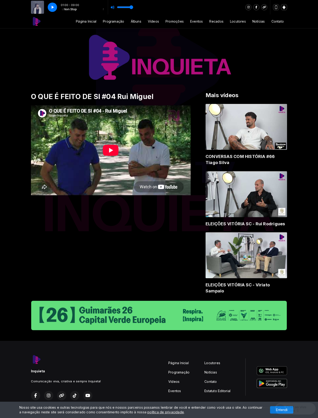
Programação (113, 21)
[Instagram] (248, 7)
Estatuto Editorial (217, 391)
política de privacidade (165, 412)
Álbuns (136, 21)
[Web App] (276, 7)
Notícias (258, 21)
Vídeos (153, 21)
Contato (277, 21)
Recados (216, 21)
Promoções (175, 21)
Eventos (196, 21)
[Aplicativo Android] (284, 7)
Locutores (238, 21)
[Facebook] (256, 7)
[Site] (264, 7)
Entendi (282, 410)
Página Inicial (86, 21)
